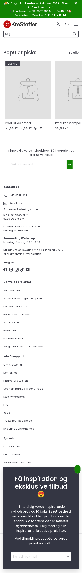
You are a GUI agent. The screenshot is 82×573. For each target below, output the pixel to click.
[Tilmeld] (68, 556)
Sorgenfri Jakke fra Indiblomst (23, 346)
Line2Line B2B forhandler (19, 428)
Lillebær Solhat (13, 338)
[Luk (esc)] (78, 469)
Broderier (9, 330)
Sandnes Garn (12, 290)
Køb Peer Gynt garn (16, 306)
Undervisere (11, 454)
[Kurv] (66, 24)
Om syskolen (11, 446)
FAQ (6, 405)
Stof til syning (11, 322)
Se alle (74, 53)
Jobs (6, 413)
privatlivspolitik (41, 543)
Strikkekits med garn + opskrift (23, 298)
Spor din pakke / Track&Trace (23, 389)
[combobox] (41, 34)
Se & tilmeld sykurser (17, 462)
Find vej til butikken (15, 381)
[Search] (75, 34)
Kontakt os (10, 373)
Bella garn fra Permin (17, 314)
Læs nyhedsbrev (14, 397)
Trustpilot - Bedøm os (17, 421)
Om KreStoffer (12, 365)
